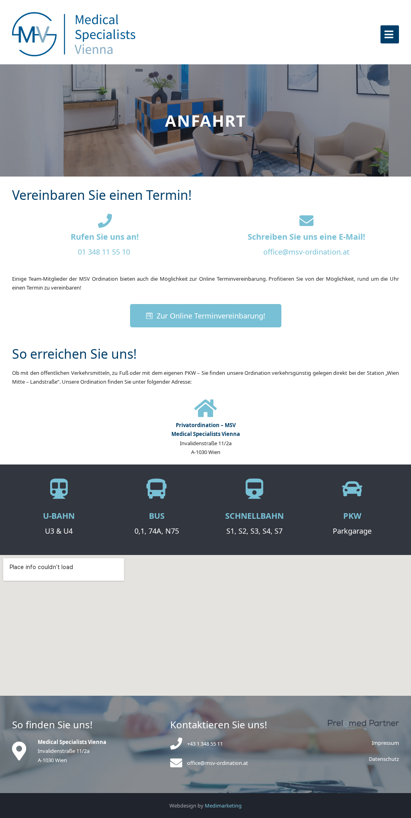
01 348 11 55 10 (104, 252)
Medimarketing (223, 805)
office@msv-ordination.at (306, 252)
